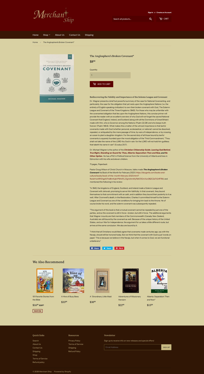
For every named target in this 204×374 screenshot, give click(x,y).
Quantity (93, 69)
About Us (59, 34)
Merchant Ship (45, 371)
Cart (166, 18)
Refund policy (38, 362)
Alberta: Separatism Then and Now (144, 153)
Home (35, 34)
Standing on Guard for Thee (113, 153)
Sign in (150, 12)
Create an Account (164, 12)
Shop (46, 34)
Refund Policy (74, 351)
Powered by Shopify (62, 371)
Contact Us (74, 34)
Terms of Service (40, 358)
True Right (95, 153)
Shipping (89, 34)
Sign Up (166, 347)
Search (36, 340)
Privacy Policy (74, 340)
